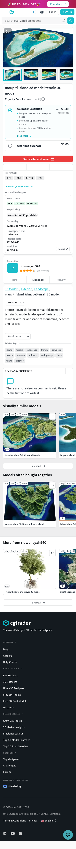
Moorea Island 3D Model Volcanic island (24, 524)
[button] (63, 20)
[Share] (61, 167)
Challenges (9, 765)
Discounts (9, 707)
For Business (10, 675)
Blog (5, 649)
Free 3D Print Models (15, 701)
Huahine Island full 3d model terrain (22, 455)
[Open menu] (5, 12)
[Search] (70, 20)
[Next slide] (68, 48)
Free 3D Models (12, 694)
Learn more (22, 135)
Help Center (10, 662)
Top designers (11, 759)
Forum (7, 772)
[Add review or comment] (69, 371)
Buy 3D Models (11, 668)
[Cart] (42, 12)
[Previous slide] (7, 48)
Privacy (33, 820)
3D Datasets (10, 682)
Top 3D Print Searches (15, 746)
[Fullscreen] (8, 31)
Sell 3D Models (11, 713)
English (47, 821)
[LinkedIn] (5, 833)
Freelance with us (13, 733)
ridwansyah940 (30, 266)
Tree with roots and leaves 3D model (22, 591)
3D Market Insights (14, 727)
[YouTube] (13, 833)
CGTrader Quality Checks (17, 186)
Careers (7, 655)
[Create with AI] (34, 12)
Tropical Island (67, 455)
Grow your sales (12, 720)
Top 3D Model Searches (16, 740)
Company (8, 642)
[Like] (15, 167)
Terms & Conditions (14, 820)
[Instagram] (21, 833)
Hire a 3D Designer (13, 688)
